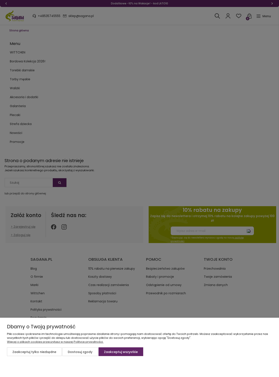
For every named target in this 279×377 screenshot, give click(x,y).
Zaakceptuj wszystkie (121, 352)
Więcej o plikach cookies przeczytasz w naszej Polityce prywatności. (55, 342)
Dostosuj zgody (80, 352)
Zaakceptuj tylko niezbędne (34, 352)
